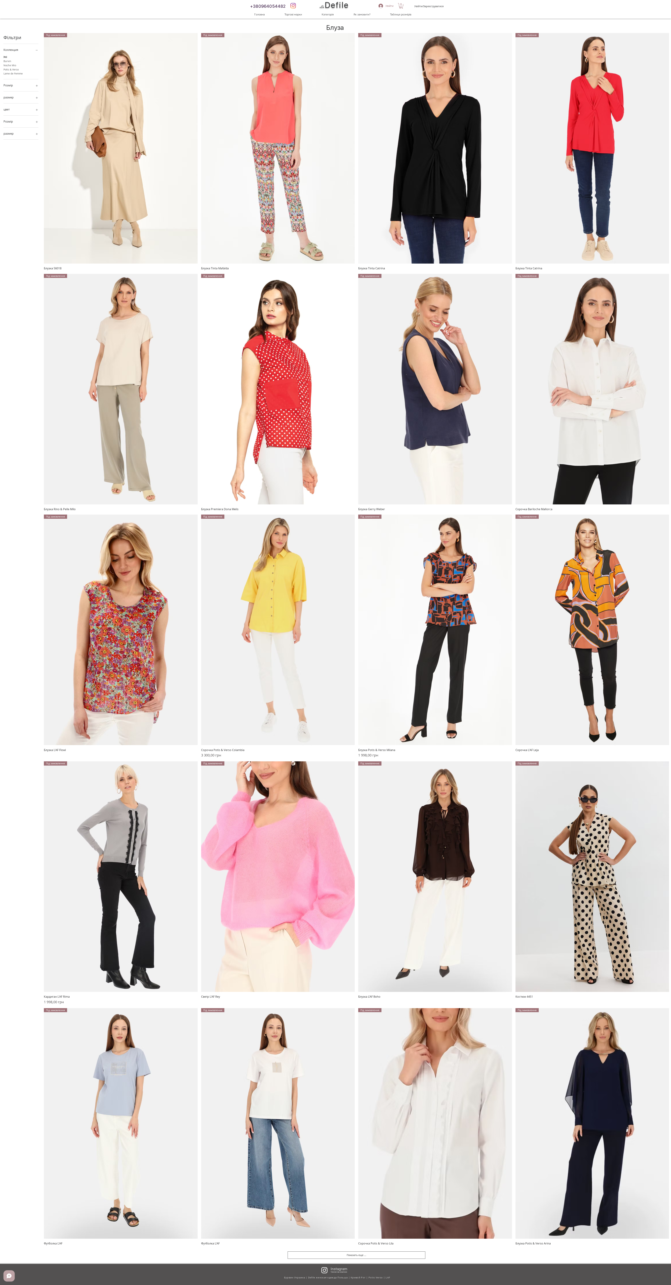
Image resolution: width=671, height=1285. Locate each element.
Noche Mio (9, 65)
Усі (5, 57)
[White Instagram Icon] (324, 1270)
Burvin (7, 61)
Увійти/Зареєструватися (429, 6)
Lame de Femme (13, 73)
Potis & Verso (11, 69)
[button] (401, 6)
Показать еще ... (356, 1255)
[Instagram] (293, 5)
